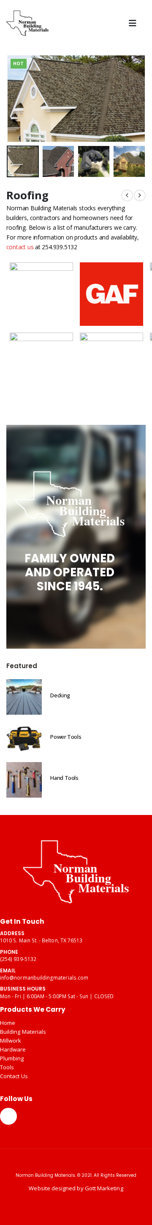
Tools (7, 1067)
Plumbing (12, 1058)
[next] (140, 195)
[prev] (127, 195)
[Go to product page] (24, 697)
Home (7, 1023)
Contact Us (14, 1076)
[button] (134, 23)
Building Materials (23, 1031)
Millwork (11, 1040)
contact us (19, 247)
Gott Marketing (104, 1188)
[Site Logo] (27, 23)
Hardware (13, 1049)
